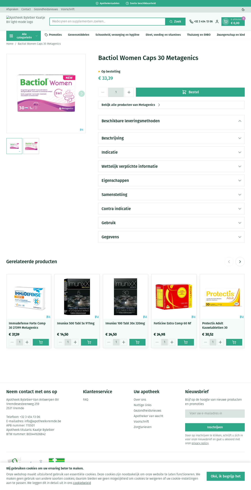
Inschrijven (215, 427)
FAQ (85, 399)
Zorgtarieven (143, 427)
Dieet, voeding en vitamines (163, 34)
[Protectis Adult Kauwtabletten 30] (222, 296)
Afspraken (12, 9)
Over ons (140, 399)
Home (9, 44)
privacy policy (200, 443)
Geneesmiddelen (78, 34)
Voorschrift (68, 9)
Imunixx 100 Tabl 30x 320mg (125, 323)
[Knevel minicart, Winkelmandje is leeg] (225, 21)
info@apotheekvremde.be (43, 421)
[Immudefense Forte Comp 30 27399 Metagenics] (28, 296)
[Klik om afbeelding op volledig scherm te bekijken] (45, 93)
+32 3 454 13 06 (30, 417)
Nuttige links (142, 405)
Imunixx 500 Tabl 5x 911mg (76, 323)
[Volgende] (81, 94)
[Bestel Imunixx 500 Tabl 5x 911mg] (89, 342)
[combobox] (107, 21)
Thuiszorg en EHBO (199, 34)
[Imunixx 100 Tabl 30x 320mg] (125, 296)
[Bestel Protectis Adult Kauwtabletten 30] (234, 342)
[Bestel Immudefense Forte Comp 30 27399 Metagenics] (41, 342)
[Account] (217, 22)
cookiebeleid (82, 483)
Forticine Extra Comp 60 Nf (172, 323)
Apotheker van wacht (148, 416)
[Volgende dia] (240, 261)
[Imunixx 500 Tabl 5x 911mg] (77, 296)
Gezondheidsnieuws (46, 9)
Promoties (55, 34)
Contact (26, 9)
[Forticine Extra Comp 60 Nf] (173, 296)
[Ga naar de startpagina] (25, 21)
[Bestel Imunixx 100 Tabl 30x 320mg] (137, 342)
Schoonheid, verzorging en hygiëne (117, 34)
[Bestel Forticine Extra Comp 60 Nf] (186, 342)
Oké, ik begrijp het (226, 476)
